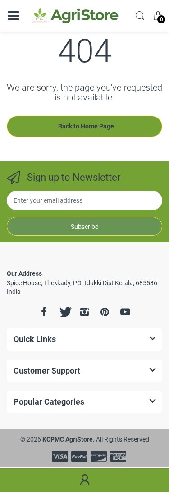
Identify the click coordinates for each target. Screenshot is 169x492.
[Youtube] (125, 312)
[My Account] (84, 480)
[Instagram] (85, 312)
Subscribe (84, 226)
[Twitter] (64, 312)
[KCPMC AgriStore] (74, 16)
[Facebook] (44, 312)
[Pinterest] (105, 312)
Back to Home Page (86, 126)
